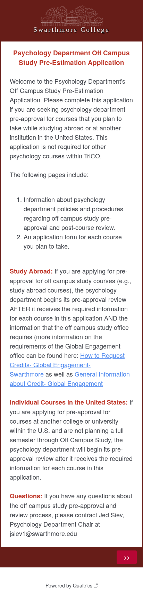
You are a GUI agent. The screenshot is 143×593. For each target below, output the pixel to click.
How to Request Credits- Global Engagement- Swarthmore (67, 364)
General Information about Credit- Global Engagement (70, 378)
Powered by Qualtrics (68, 585)
